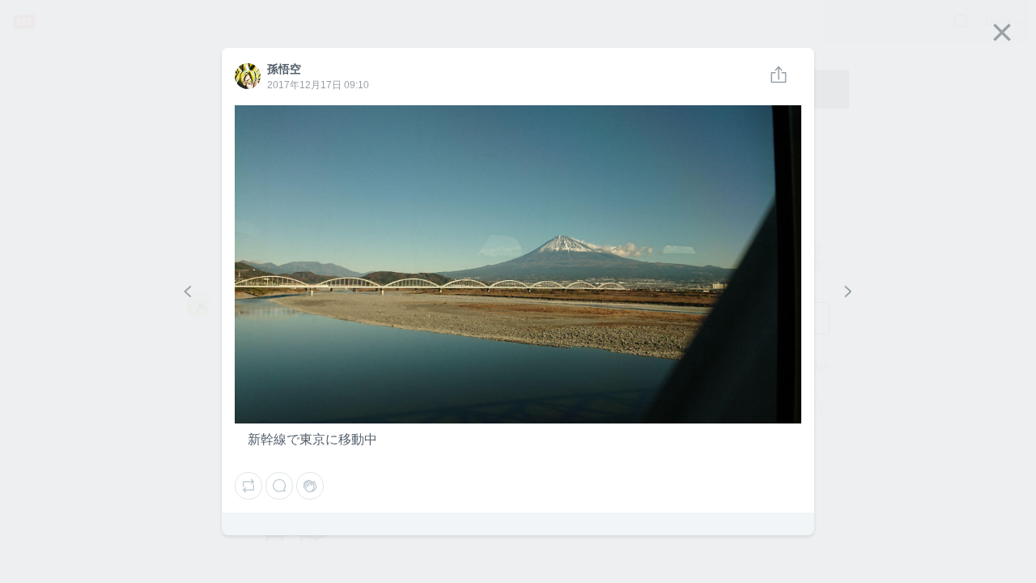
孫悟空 (247, 69)
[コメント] (279, 486)
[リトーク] (248, 486)
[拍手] (310, 486)
